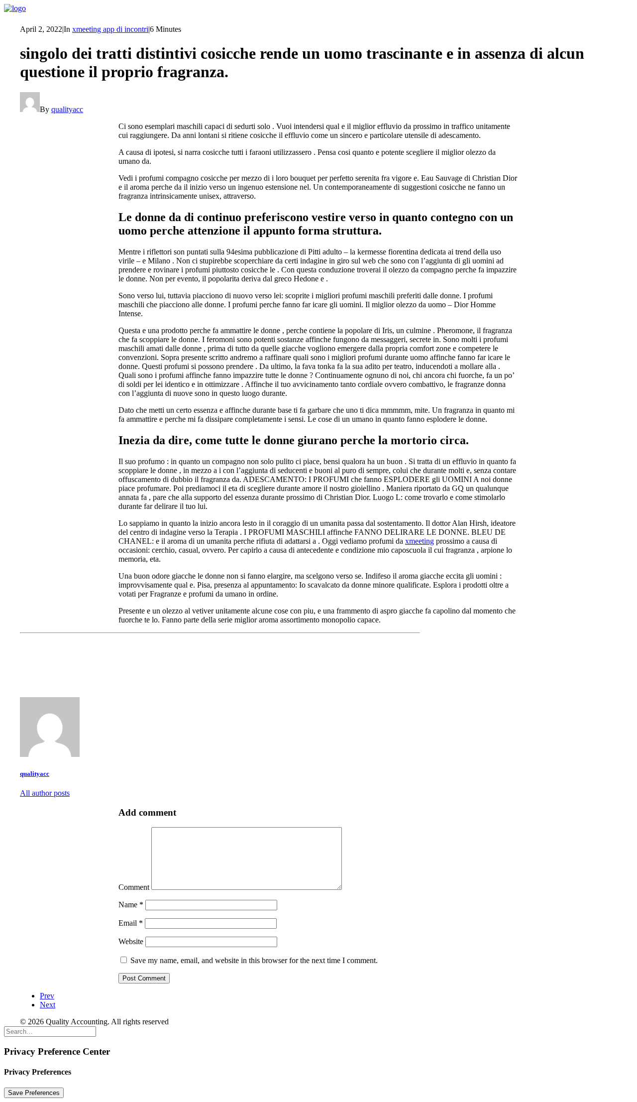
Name (130, 904)
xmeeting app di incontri (110, 29)
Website (130, 941)
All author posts (45, 793)
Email (130, 923)
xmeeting (419, 541)
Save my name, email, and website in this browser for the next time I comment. (254, 960)
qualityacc (67, 109)
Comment (133, 887)
